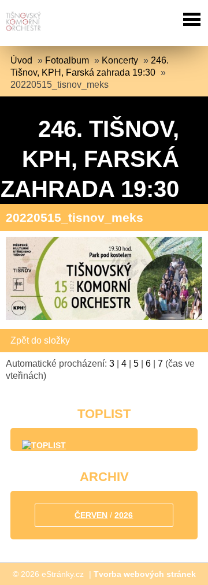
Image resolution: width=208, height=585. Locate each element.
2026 (123, 515)
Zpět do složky (40, 340)
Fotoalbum (67, 60)
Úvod (21, 60)
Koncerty (120, 60)
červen (91, 515)
